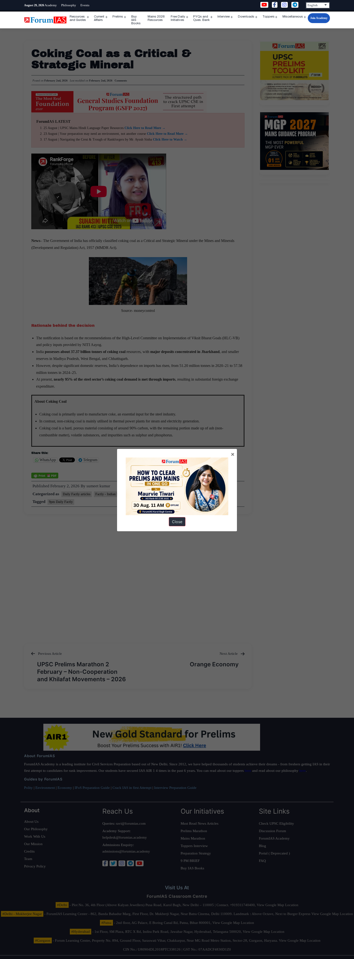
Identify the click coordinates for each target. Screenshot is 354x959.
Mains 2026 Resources (156, 18)
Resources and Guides (78, 18)
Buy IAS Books (136, 20)
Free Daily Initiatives (178, 18)
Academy (51, 5)
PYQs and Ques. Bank (201, 18)
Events (84, 5)
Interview (223, 16)
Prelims (117, 16)
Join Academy (319, 18)
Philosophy (68, 5)
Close (177, 521)
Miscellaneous (292, 16)
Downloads (246, 16)
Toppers (268, 16)
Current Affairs (99, 18)
